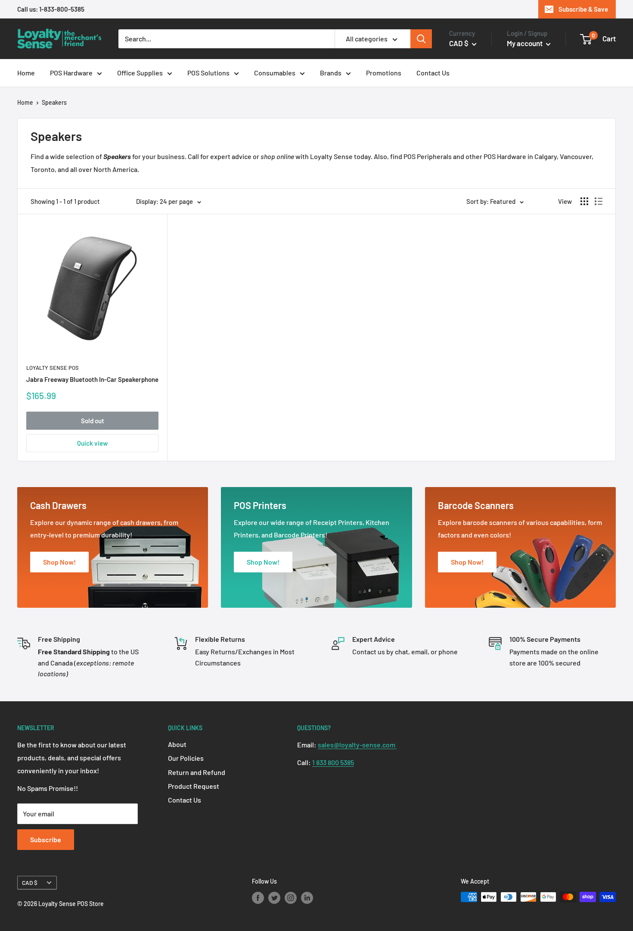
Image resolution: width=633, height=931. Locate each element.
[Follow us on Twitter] (274, 898)
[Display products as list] (598, 201)
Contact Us (433, 73)
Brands (330, 73)
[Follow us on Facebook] (258, 898)
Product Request (193, 786)
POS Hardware (71, 73)
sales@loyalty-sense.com (357, 744)
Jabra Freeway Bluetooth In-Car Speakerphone (92, 379)
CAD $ (29, 882)
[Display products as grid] (584, 201)
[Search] (421, 38)
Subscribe (45, 839)
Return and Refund (196, 772)
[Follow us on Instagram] (291, 898)
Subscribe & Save (583, 9)
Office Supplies (140, 73)
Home (26, 73)
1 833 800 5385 (333, 762)
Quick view (92, 443)
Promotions (383, 73)
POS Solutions (208, 73)
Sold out (92, 421)
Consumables (274, 73)
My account (525, 43)
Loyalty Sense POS (52, 367)
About (177, 744)
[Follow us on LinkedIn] (307, 898)
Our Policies (186, 758)
